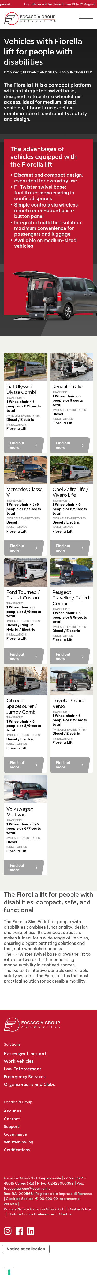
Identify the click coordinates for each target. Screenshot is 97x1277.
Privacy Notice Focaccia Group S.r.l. (34, 1209)
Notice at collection (25, 1249)
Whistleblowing (18, 1141)
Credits (65, 1214)
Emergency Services (25, 1076)
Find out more (17, 445)
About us (12, 1111)
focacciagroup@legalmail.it (27, 1188)
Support (11, 1126)
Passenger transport (25, 1053)
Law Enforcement (22, 1069)
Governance (15, 1134)
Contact (12, 1118)
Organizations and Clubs (29, 1084)
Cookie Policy (79, 1209)
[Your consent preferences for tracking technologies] (9, 1272)
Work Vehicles (19, 1061)
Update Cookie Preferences (31, 1214)
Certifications (17, 1149)
